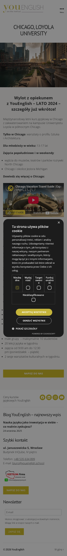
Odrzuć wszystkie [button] (34, 320)
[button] (24, 328)
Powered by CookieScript (43, 333)
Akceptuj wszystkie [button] (34, 312)
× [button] (58, 222)
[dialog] (33, 278)
